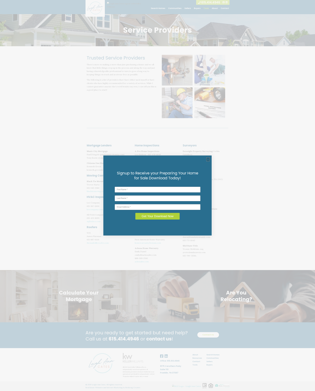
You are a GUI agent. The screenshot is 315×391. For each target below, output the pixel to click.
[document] (157, 195)
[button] (208, 159)
